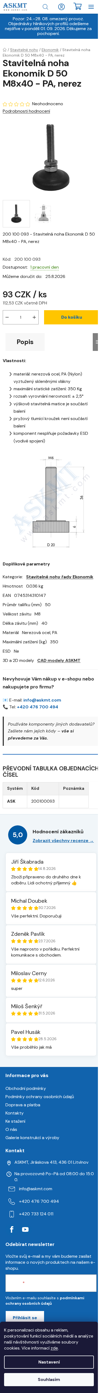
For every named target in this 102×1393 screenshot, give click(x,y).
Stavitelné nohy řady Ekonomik (59, 577)
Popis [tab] (25, 342)
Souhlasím (49, 1379)
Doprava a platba (22, 1105)
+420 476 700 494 (37, 707)
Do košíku (71, 317)
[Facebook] (11, 1229)
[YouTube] (25, 1229)
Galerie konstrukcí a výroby (32, 1137)
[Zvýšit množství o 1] (34, 317)
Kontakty (14, 1113)
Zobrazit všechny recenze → (63, 840)
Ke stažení (15, 1121)
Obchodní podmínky (25, 1088)
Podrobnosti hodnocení (26, 111)
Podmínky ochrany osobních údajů (39, 1096)
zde (54, 1348)
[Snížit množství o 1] (7, 317)
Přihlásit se (25, 1318)
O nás (11, 1129)
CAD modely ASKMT (59, 660)
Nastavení (49, 1362)
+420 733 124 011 (36, 1214)
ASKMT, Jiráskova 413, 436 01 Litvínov (51, 1162)
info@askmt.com (42, 700)
